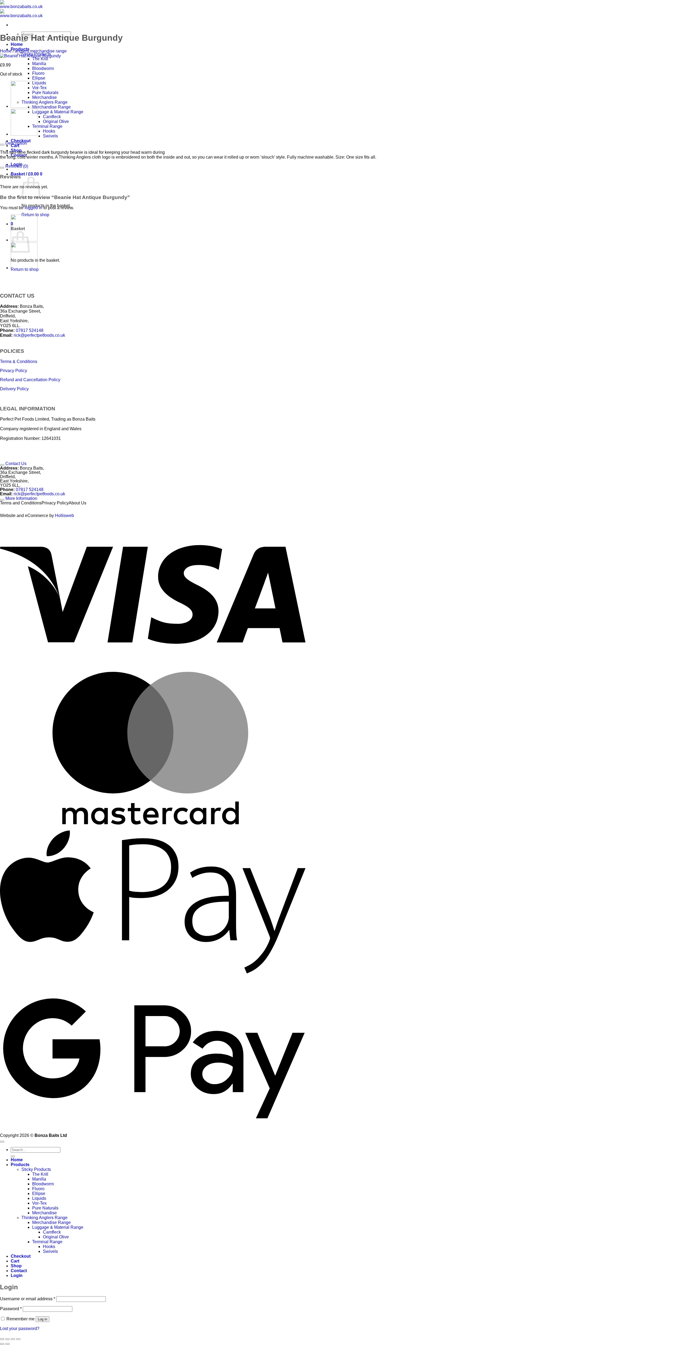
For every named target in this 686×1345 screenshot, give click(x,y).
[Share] (13, 1339)
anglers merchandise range (41, 51)
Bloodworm (43, 68)
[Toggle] (2, 144)
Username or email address (27, 1299)
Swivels (50, 136)
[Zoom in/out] (2, 1339)
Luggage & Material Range (57, 112)
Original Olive (56, 121)
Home (17, 44)
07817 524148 (29, 330)
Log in (42, 1319)
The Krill (40, 59)
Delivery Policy (14, 389)
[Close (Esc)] (18, 1339)
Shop (16, 1266)
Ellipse (38, 78)
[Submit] (13, 1156)
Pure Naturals (45, 92)
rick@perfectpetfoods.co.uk (39, 335)
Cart (15, 145)
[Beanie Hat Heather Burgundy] (24, 106)
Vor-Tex (39, 87)
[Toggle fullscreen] (7, 1339)
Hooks (49, 131)
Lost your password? (19, 1328)
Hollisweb (64, 515)
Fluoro (38, 73)
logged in (33, 207)
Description (15, 143)
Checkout (21, 1256)
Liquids (39, 83)
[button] (26, 174)
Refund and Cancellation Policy (30, 379)
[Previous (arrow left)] (2, 1344)
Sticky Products (36, 1169)
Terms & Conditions (18, 361)
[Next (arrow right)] (7, 1344)
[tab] (152, 296)
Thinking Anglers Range (44, 102)
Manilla (39, 63)
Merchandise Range (51, 107)
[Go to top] (2, 1141)
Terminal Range (47, 126)
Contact (19, 1270)
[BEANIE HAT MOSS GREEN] (24, 134)
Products (20, 1164)
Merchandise (44, 97)
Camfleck (52, 116)
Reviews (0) (16, 166)
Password (11, 1308)
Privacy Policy (13, 370)
